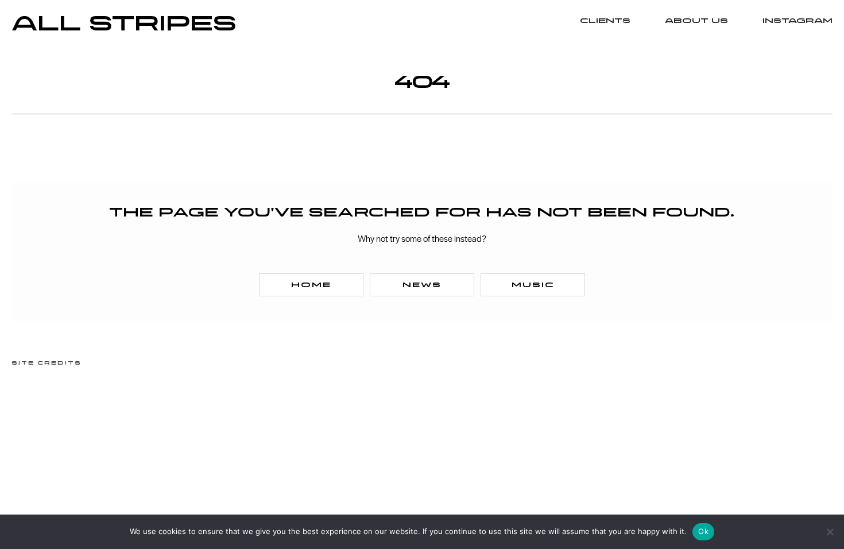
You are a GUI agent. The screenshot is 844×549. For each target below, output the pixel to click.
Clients (605, 21)
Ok (703, 531)
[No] (829, 532)
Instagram (797, 21)
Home (311, 284)
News (422, 284)
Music (533, 284)
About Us (696, 21)
